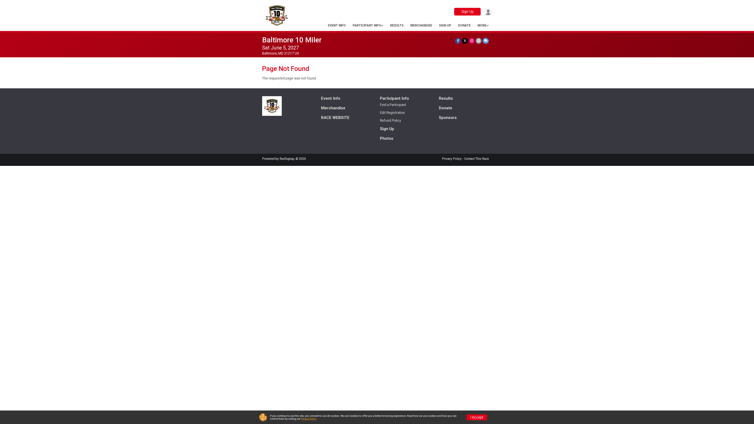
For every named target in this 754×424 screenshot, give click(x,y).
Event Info (337, 25)
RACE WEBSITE (335, 117)
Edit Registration (392, 113)
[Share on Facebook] (458, 41)
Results (397, 25)
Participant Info (367, 25)
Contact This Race (476, 159)
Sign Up (467, 11)
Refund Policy (390, 120)
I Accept (476, 417)
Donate (464, 25)
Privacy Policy (452, 159)
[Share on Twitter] (465, 41)
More (482, 25)
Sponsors (448, 117)
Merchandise (421, 25)
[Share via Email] (478, 41)
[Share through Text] (486, 41)
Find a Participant (393, 105)
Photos (386, 138)
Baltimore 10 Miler (292, 40)
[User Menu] (488, 11)
